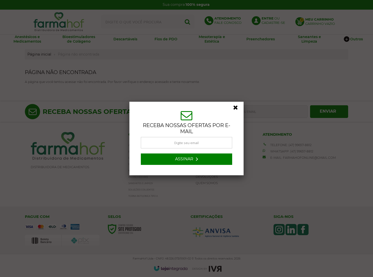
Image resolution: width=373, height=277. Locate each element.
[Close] (237, 108)
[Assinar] (186, 159)
